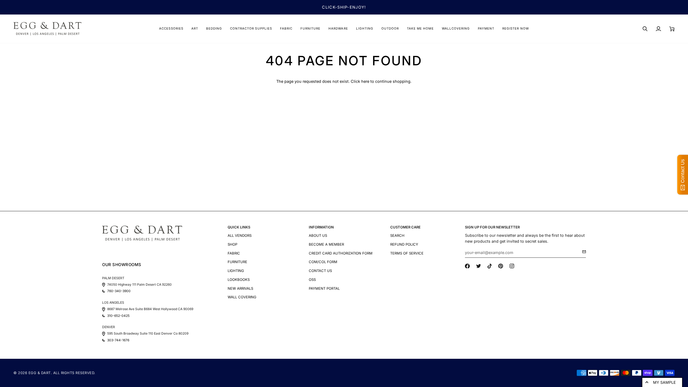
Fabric (234, 253)
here (365, 81)
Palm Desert (113, 278)
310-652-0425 (118, 316)
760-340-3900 (119, 291)
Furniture (237, 262)
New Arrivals (240, 288)
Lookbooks (239, 279)
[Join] (582, 252)
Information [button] (321, 227)
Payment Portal (324, 288)
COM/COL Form (323, 262)
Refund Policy (404, 244)
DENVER (108, 327)
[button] (171, 29)
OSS (312, 279)
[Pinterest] (500, 266)
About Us (318, 235)
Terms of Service (407, 253)
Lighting (236, 270)
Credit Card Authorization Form (340, 253)
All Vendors (240, 235)
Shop (232, 244)
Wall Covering (242, 297)
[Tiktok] (490, 266)
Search (397, 235)
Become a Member (326, 244)
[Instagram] (512, 266)
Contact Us (320, 270)
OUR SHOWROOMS (121, 264)
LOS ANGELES (113, 302)
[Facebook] (467, 266)
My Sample (664, 382)
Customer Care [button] (405, 227)
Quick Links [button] (239, 227)
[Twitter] (478, 266)
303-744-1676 (118, 340)
